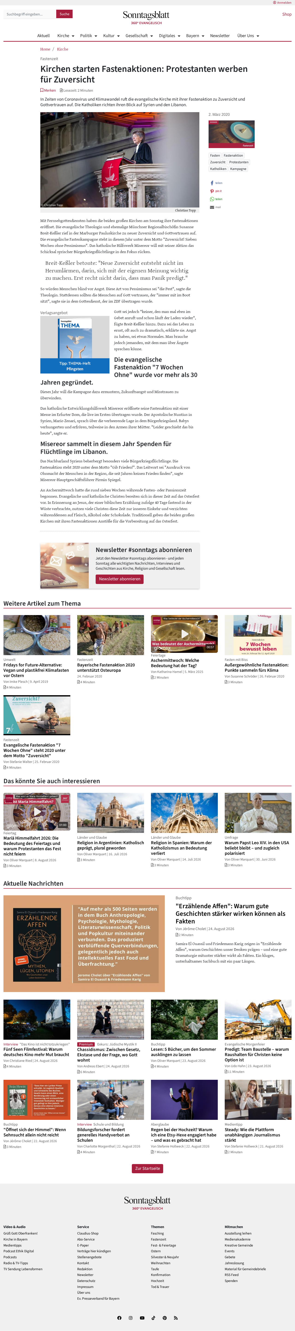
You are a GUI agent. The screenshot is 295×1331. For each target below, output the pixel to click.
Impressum (85, 1286)
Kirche (63, 36)
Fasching (157, 1233)
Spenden (231, 1280)
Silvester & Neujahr (165, 1257)
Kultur (108, 36)
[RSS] (176, 1319)
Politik (86, 36)
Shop (287, 14)
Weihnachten (160, 1263)
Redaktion (84, 1269)
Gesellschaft (137, 36)
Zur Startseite (147, 1168)
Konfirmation (160, 1275)
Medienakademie (238, 1239)
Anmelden (284, 2)
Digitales (167, 36)
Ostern (156, 1251)
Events (229, 1251)
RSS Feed (232, 1275)
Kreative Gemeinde (239, 1245)
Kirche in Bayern (15, 1239)
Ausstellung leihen (238, 1233)
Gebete (230, 1257)
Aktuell (43, 36)
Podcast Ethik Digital (18, 1251)
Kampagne (238, 168)
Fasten (215, 155)
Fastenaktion (233, 155)
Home (45, 49)
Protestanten (238, 162)
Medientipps (12, 1245)
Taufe (155, 1269)
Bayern (192, 36)
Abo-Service (86, 1239)
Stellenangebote (89, 1257)
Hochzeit (157, 1280)
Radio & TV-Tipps (15, 1263)
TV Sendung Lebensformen (22, 1269)
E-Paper (83, 1245)
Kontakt (83, 1263)
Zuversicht (217, 162)
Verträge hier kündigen (94, 1251)
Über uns (83, 1292)
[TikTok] (153, 1319)
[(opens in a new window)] (119, 1319)
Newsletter (220, 36)
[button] (48, 90)
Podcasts (10, 1257)
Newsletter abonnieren (119, 579)
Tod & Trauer (160, 1286)
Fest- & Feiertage (163, 1245)
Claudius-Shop (87, 1233)
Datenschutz (86, 1280)
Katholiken (218, 168)
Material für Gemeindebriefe (245, 1269)
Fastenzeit (158, 1239)
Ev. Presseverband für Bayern (98, 1298)
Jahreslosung (234, 1263)
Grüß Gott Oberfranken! (20, 1233)
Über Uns (245, 36)
